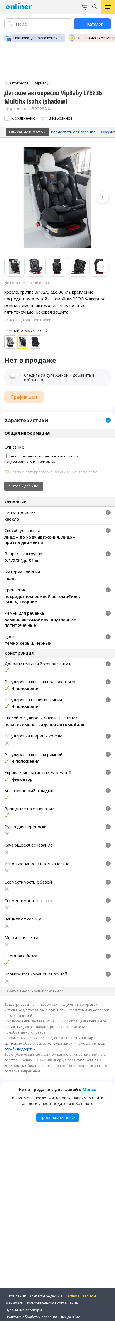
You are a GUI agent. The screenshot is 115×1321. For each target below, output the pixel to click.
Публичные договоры (24, 1310)
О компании (16, 1296)
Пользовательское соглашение (52, 1303)
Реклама (72, 1296)
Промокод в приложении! (36, 37)
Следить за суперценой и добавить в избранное (59, 377)
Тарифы (89, 1296)
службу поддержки (20, 1049)
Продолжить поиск (57, 1117)
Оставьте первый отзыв (29, 283)
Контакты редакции (46, 1296)
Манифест (14, 1303)
